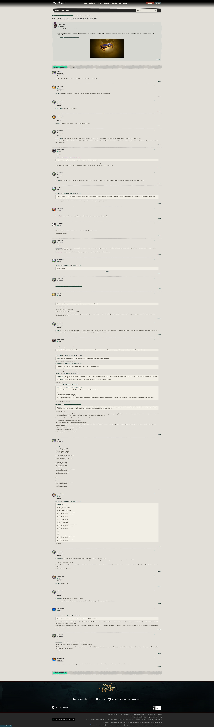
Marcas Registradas (139, 725)
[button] (63, 719)
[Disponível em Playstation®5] (89, 699)
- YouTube (107, 271)
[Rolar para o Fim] (10, 725)
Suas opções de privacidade (98, 725)
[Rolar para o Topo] (2, 725)
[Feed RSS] (53, 15)
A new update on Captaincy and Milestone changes (70, 37)
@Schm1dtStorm (59, 248)
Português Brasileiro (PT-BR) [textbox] (63, 719)
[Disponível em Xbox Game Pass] (125, 699)
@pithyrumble (58, 363)
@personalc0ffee (59, 180)
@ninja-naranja (59, 108)
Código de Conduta (129, 725)
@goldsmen (58, 330)
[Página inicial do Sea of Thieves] (59, 3)
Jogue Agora (150, 3)
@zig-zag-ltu (58, 93)
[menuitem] (86, 3)
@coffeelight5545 (59, 642)
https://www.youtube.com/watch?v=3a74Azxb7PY (72, 286)
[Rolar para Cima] (3, 725)
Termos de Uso (109, 725)
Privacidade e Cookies (119, 725)
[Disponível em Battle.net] (136, 699)
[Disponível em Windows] (101, 699)
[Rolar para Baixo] (8, 725)
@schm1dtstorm (59, 286)
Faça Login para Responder (60, 67)
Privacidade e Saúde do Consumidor (153, 725)
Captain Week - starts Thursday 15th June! (72, 157)
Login (159, 3)
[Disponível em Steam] (113, 699)
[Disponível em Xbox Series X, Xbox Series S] (78, 699)
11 (153, 24)
